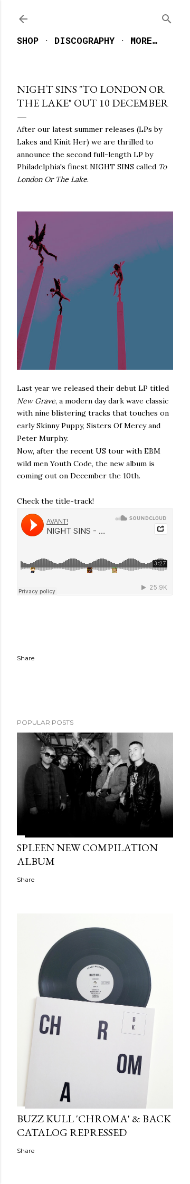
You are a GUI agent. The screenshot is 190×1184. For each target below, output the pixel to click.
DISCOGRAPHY (84, 40)
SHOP (28, 40)
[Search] (166, 16)
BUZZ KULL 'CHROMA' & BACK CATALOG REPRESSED (94, 1125)
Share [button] (25, 658)
